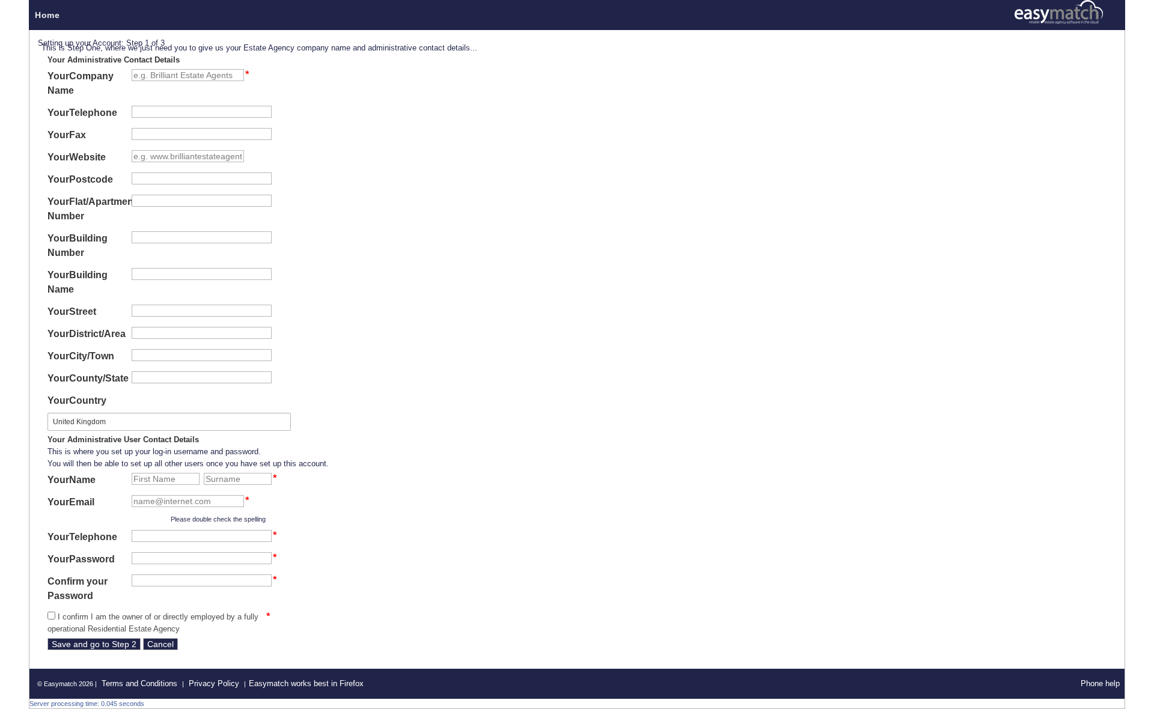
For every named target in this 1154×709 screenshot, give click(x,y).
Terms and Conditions (139, 683)
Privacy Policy (214, 683)
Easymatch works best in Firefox (306, 683)
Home (47, 15)
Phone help (1100, 683)
